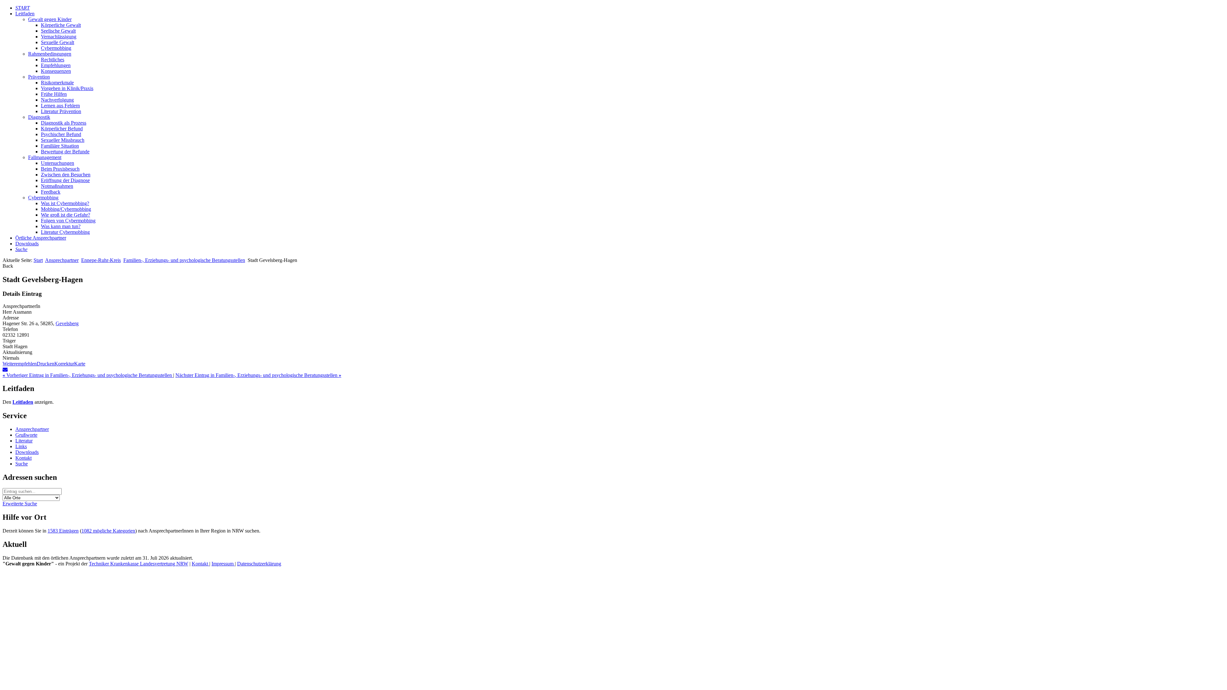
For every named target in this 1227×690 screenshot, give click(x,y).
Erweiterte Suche (20, 503)
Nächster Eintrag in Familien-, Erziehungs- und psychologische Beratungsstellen (258, 375)
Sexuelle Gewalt (57, 42)
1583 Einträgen (63, 530)
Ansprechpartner (62, 260)
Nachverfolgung (57, 100)
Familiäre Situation (60, 146)
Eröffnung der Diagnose (65, 180)
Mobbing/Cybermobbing (66, 209)
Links (21, 446)
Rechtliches (52, 59)
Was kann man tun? (61, 226)
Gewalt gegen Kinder (50, 19)
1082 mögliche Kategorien (108, 530)
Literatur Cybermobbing (65, 232)
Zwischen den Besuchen (65, 174)
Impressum (223, 563)
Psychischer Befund (61, 134)
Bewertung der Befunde (65, 151)
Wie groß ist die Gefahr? (65, 215)
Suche (21, 463)
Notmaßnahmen (57, 186)
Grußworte (26, 435)
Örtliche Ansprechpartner (40, 238)
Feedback (50, 192)
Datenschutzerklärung (259, 563)
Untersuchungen (57, 163)
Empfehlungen (56, 65)
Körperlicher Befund (62, 128)
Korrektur (64, 363)
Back (8, 266)
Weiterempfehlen (20, 363)
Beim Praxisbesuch (60, 169)
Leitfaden (25, 13)
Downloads (27, 243)
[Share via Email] (5, 369)
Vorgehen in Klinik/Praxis (67, 88)
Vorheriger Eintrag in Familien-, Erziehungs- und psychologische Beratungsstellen (88, 375)
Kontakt (23, 458)
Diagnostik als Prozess (63, 123)
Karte (79, 363)
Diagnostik (39, 117)
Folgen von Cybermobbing (68, 220)
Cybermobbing (56, 48)
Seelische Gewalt (58, 31)
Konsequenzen (56, 71)
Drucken (45, 363)
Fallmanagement (44, 157)
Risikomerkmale (57, 82)
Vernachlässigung (58, 36)
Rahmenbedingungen (49, 54)
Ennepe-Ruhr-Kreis (101, 260)
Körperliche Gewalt (61, 25)
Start (38, 260)
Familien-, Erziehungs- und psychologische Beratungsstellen (184, 260)
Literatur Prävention (61, 111)
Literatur (24, 440)
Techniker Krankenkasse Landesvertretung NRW (138, 563)
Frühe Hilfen (54, 94)
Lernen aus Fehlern (60, 105)
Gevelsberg (67, 323)
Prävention (39, 77)
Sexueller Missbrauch (62, 140)
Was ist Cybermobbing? (65, 203)
